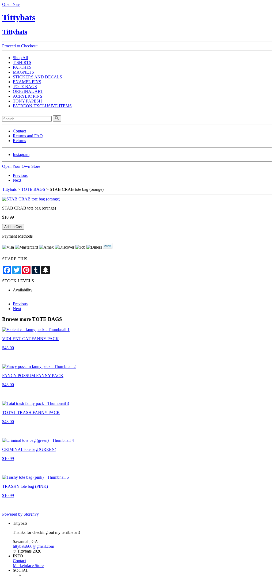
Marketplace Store (28, 565)
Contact (19, 131)
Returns (19, 140)
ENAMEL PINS (27, 81)
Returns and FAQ (28, 136)
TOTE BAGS (25, 86)
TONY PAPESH (27, 101)
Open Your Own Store (21, 166)
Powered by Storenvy (20, 514)
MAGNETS (23, 72)
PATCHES (22, 67)
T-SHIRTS (22, 62)
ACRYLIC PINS (27, 96)
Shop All (20, 57)
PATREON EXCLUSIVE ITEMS (42, 106)
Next (17, 180)
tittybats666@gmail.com (33, 546)
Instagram (21, 154)
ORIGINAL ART (28, 91)
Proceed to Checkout (19, 46)
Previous (20, 175)
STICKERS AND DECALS (37, 77)
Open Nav (11, 4)
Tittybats (18, 17)
